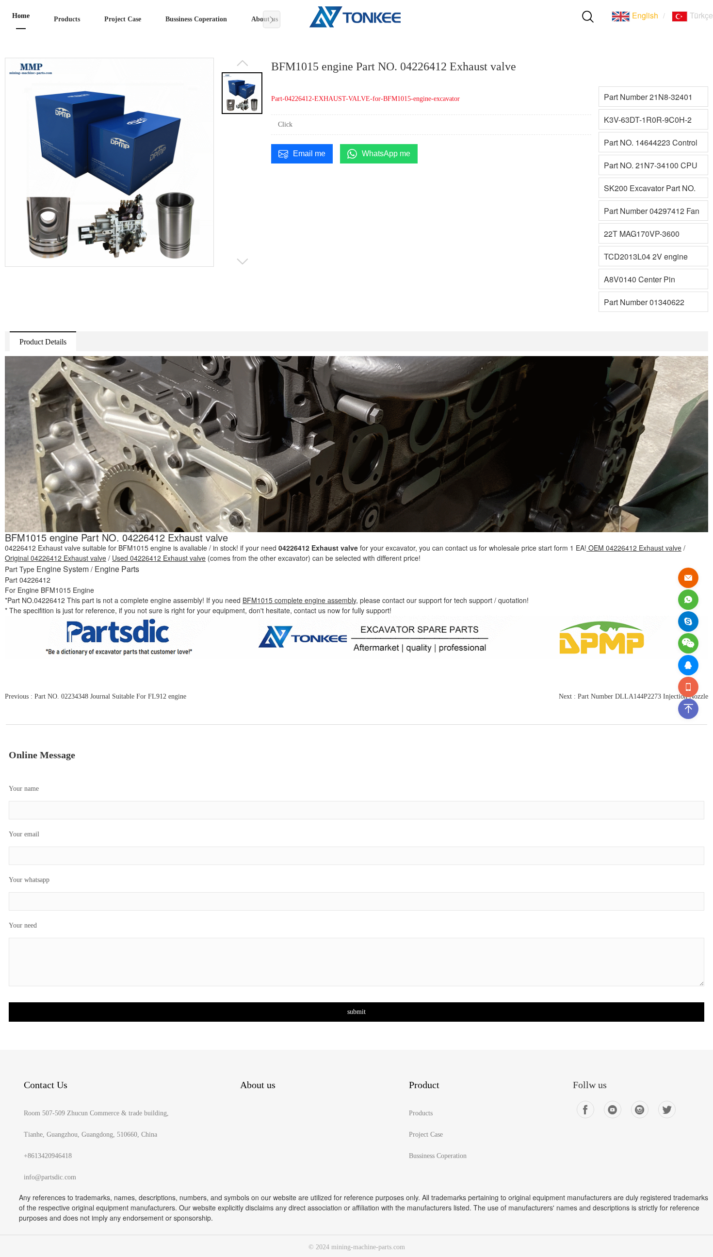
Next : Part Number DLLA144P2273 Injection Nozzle (633, 696)
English (644, 15)
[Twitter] (667, 1109)
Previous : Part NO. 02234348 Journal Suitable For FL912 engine (95, 696)
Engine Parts (117, 568)
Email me (309, 153)
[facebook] (585, 1109)
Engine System (62, 568)
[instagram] (639, 1109)
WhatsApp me (386, 153)
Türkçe (700, 15)
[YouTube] (612, 1109)
